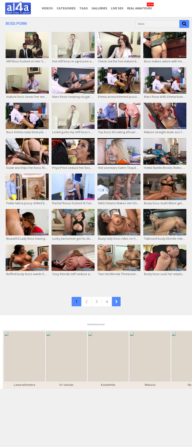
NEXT (116, 301)
